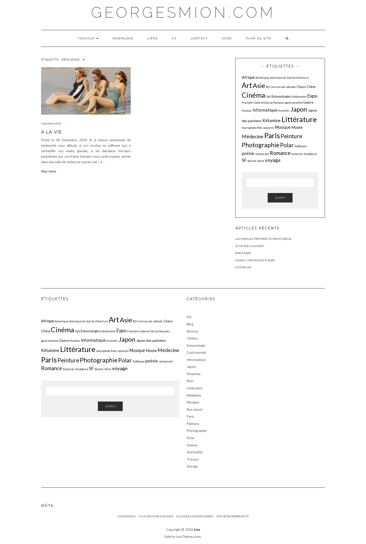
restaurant (262, 154)
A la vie (51, 132)
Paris (272, 135)
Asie (259, 85)
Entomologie (281, 96)
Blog (43, 171)
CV (174, 38)
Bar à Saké (243, 253)
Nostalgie (243, 267)
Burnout (192, 331)
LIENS (152, 38)
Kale (197, 530)
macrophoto (249, 127)
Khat (190, 381)
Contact (199, 38)
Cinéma (51, 171)
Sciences (297, 154)
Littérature (299, 119)
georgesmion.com (183, 12)
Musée (297, 127)
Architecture (300, 77)
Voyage (192, 466)
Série (260, 161)
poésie (248, 153)
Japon (298, 109)
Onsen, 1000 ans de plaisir (255, 260)
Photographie (260, 144)
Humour (247, 110)
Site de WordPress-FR (232, 516)
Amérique (262, 77)
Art (247, 85)
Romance (280, 153)
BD (268, 86)
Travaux (86, 38)
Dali (268, 96)
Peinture (291, 136)
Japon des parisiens (151, 340)
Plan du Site (258, 38)
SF (244, 160)
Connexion (126, 516)
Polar (287, 144)
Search (280, 197)
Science (192, 445)
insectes (284, 110)
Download (123, 38)
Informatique (265, 110)
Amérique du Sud (281, 77)
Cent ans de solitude (283, 86)
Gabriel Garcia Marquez (269, 102)
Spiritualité (194, 452)
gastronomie (293, 102)
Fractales (247, 102)
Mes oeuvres (265, 128)
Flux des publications (156, 516)
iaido (227, 38)
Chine (310, 86)
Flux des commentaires (194, 516)
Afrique (248, 77)
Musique (283, 127)
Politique (300, 146)
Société (251, 160)
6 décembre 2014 (51, 123)
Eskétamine (298, 96)
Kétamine (271, 120)
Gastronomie (196, 352)
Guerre (308, 102)
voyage (273, 160)
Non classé (194, 409)
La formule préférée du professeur (263, 239)
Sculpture (310, 154)
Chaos (301, 87)
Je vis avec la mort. (250, 246)
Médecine (252, 136)
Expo (312, 96)
